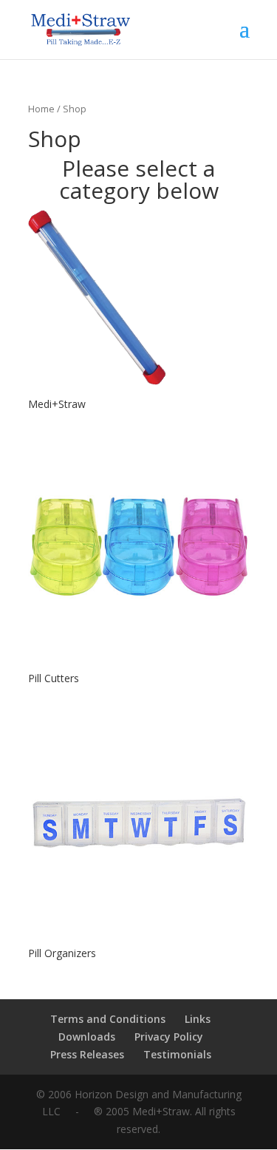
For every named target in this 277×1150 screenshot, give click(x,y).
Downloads (86, 1037)
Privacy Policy (168, 1037)
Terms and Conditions (107, 1019)
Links (198, 1019)
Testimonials (177, 1054)
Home (41, 108)
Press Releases (87, 1054)
